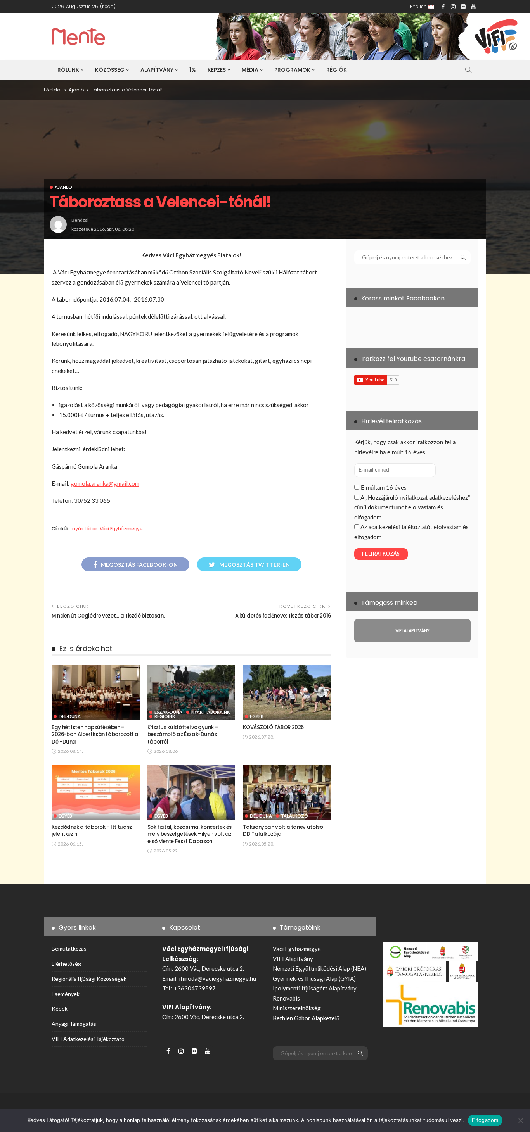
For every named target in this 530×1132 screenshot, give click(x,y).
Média (250, 70)
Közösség (110, 70)
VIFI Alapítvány (293, 958)
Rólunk (68, 70)
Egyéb (256, 716)
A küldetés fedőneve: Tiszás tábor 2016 (283, 615)
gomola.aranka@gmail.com (105, 483)
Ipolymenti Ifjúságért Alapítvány (315, 988)
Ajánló (63, 187)
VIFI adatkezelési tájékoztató (88, 1038)
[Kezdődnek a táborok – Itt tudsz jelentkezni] (96, 792)
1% (192, 70)
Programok (292, 70)
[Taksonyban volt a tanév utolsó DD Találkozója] (287, 792)
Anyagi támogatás (74, 1023)
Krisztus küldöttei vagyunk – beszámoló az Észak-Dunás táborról (182, 734)
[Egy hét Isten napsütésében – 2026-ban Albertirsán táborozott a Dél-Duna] (96, 692)
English (419, 6)
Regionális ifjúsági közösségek (89, 978)
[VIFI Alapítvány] (412, 630)
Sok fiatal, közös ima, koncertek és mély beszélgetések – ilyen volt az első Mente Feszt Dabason (189, 834)
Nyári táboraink (210, 712)
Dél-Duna (70, 716)
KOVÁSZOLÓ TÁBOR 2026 (273, 727)
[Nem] (520, 1120)
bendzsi (79, 220)
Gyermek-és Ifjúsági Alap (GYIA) (314, 978)
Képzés (217, 70)
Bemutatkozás (69, 948)
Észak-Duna (168, 712)
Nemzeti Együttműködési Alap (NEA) (319, 968)
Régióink (164, 716)
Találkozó (294, 816)
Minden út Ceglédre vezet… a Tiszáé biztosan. (108, 615)
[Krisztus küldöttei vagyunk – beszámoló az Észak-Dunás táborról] (191, 692)
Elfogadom (485, 1120)
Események (66, 993)
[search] (468, 70)
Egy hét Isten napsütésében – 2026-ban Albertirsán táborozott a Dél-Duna (95, 734)
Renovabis (286, 998)
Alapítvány (156, 70)
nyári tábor (84, 529)
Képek (60, 1008)
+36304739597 (195, 988)
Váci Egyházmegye (121, 529)
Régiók (336, 70)
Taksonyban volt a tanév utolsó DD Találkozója (283, 830)
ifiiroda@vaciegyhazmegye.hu (217, 978)
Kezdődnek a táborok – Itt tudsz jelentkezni (92, 830)
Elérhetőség (66, 963)
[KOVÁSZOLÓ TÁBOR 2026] (287, 692)
